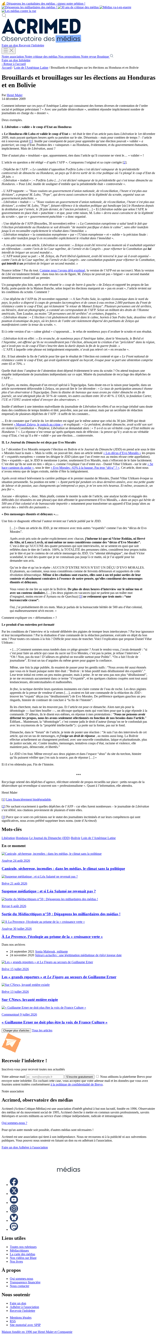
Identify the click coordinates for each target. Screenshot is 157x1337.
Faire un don (10, 45)
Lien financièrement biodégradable (28, 799)
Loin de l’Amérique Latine (98, 838)
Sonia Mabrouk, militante (51, 951)
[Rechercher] (4, 16)
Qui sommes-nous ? (14, 1123)
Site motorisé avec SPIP (25, 1325)
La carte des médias (22, 1254)
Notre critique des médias (41, 56)
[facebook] (14, 1184)
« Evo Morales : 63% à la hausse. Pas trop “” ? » (85, 467)
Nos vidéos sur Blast (23, 1258)
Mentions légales (20, 1317)
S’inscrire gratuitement (79, 1076)
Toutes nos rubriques (23, 1247)
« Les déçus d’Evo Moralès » (122, 453)
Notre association (13, 56)
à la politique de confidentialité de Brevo (76, 1084)
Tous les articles (42, 1030)
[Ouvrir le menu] (9, 50)
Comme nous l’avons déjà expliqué (62, 270)
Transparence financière (25, 1282)
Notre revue (89, 56)
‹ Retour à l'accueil (14, 64)
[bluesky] (14, 1220)
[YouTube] (14, 1202)
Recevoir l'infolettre (31, 45)
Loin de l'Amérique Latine (31, 67)
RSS (13, 1321)
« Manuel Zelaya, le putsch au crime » (38, 424)
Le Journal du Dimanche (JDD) (49, 838)
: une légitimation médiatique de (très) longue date (78, 955)
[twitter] (14, 1193)
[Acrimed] (41, 41)
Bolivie (75, 838)
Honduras (22, 838)
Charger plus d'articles (16, 1030)
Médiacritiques (19, 1250)
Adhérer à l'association (33, 1147)
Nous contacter (19, 1286)
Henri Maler (14, 95)
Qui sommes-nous (21, 1278)
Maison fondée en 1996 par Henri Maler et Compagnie (37, 1332)
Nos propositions (69, 56)
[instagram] (14, 1211)
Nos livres (16, 1261)
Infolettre (24, 60)
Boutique (103, 56)
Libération (8, 838)
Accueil (7, 67)
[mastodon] (14, 1229)
